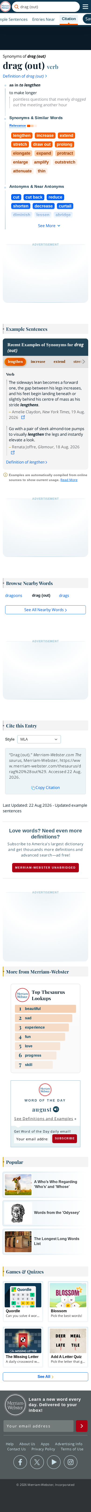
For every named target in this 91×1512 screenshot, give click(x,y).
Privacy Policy (44, 1449)
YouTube (54, 1462)
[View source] (23, 417)
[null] (56, 1109)
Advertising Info (69, 1443)
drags (64, 595)
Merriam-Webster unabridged (45, 867)
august (42, 1109)
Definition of (23, 76)
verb (52, 66)
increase (38, 361)
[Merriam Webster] (45, 1089)
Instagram (70, 1462)
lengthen (15, 361)
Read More (68, 480)
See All (44, 1376)
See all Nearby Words (44, 609)
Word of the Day (45, 1100)
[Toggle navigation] (85, 6)
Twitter (37, 1462)
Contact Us (17, 1449)
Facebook (20, 1462)
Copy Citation (47, 787)
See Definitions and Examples (43, 1118)
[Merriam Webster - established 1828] (5, 6)
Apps (46, 1443)
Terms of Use (72, 1449)
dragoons (13, 595)
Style (9, 739)
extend (59, 361)
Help (10, 1443)
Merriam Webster (15, 1404)
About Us (27, 1443)
